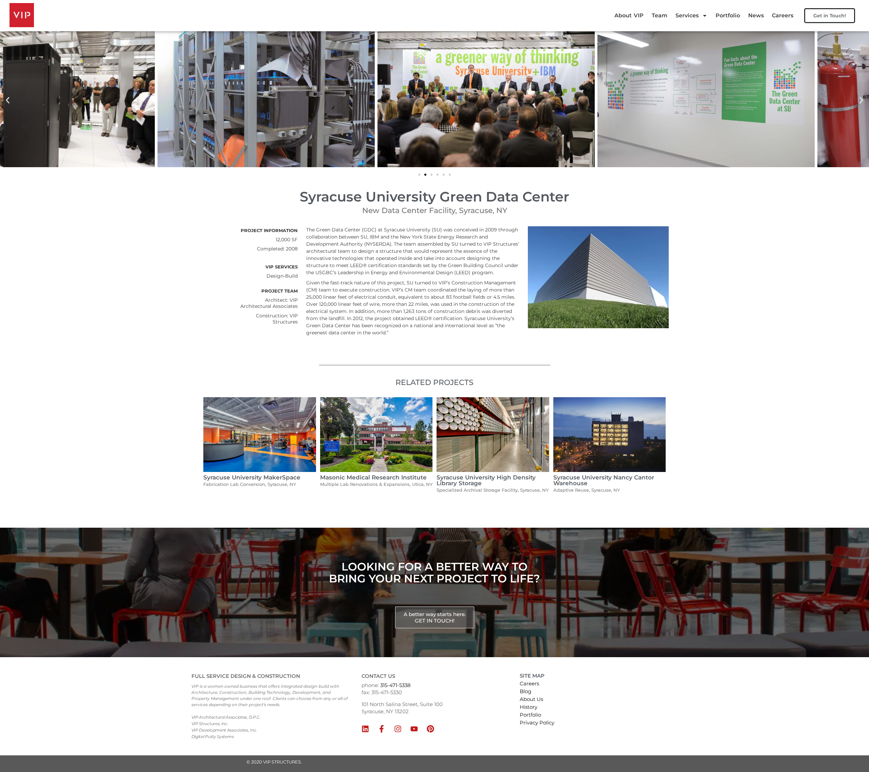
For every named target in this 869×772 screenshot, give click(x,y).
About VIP (629, 15)
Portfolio (728, 15)
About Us (531, 699)
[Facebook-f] (381, 728)
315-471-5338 (395, 685)
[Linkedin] (365, 728)
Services (687, 15)
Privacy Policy (537, 722)
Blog (525, 691)
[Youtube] (414, 728)
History (528, 707)
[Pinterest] (430, 728)
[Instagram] (397, 728)
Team (659, 15)
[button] (7, 100)
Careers (782, 15)
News (756, 15)
